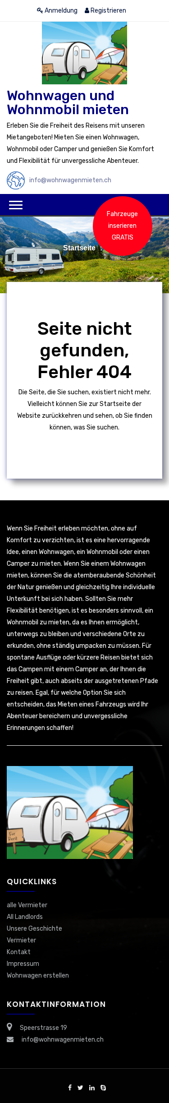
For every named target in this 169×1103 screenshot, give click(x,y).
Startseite (79, 248)
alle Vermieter (27, 905)
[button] (16, 205)
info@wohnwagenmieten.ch (70, 180)
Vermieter (21, 940)
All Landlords (25, 917)
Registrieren (107, 10)
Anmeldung (60, 10)
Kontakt (19, 952)
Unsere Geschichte (34, 928)
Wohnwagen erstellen (38, 975)
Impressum (23, 964)
